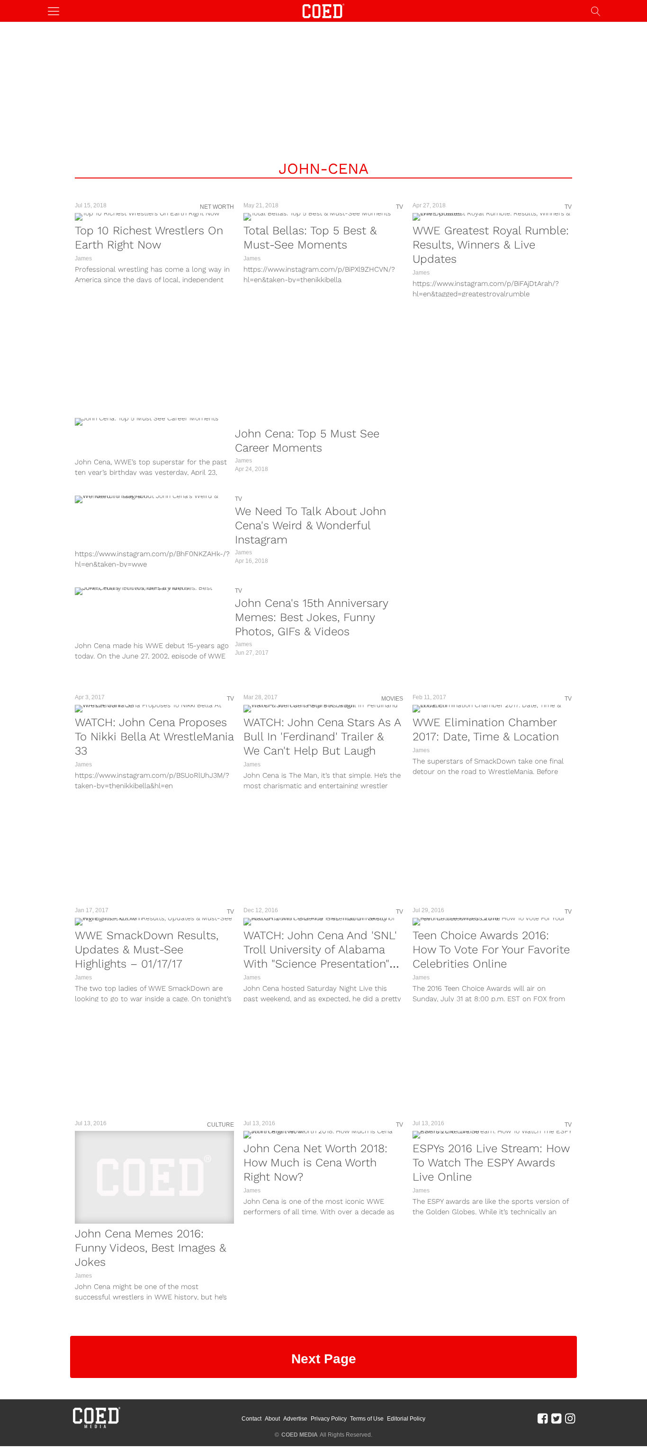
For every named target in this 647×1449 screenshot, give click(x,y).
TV (399, 207)
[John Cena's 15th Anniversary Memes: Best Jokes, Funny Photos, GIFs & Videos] (152, 591)
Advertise (295, 1418)
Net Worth (217, 207)
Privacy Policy (329, 1418)
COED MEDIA (299, 1434)
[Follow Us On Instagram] (570, 1418)
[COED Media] (96, 1427)
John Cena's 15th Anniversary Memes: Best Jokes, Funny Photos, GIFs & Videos (311, 617)
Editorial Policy (406, 1418)
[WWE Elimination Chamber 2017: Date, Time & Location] (492, 708)
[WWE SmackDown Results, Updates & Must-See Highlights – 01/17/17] (154, 921)
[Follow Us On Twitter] (556, 1418)
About (272, 1418)
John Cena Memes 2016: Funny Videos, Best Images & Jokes (150, 1248)
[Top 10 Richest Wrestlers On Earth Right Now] (154, 217)
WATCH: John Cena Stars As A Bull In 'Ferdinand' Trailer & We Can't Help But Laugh (322, 736)
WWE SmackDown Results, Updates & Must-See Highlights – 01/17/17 (146, 949)
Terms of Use (367, 1418)
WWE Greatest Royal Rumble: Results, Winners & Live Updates (491, 245)
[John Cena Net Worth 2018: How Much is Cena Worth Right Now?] (323, 1134)
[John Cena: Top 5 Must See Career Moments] (152, 422)
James (83, 258)
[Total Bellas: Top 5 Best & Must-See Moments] (323, 217)
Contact (251, 1418)
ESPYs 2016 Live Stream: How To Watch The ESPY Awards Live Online (491, 1162)
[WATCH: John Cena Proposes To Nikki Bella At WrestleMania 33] (154, 708)
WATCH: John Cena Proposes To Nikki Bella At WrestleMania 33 (154, 736)
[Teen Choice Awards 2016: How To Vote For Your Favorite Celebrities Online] (492, 921)
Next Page (323, 1358)
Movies (392, 698)
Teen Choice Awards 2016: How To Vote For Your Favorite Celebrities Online (491, 949)
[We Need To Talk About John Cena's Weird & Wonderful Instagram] (152, 499)
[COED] (323, 10)
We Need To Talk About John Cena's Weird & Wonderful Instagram (310, 525)
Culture (220, 1124)
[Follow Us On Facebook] (542, 1418)
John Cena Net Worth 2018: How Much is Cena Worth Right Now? (315, 1162)
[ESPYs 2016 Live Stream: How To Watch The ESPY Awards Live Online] (492, 1134)
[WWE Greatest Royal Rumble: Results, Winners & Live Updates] (492, 217)
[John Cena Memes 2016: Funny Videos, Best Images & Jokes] (154, 1177)
